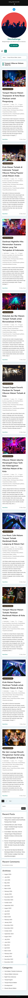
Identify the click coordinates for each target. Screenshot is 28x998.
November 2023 (8, 962)
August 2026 (7, 874)
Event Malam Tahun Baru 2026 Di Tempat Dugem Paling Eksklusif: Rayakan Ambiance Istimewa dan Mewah (13, 835)
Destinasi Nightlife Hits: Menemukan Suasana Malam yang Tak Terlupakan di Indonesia (13, 245)
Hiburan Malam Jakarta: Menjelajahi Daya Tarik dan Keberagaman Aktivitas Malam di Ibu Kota (12, 466)
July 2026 (7, 877)
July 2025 (7, 911)
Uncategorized (8, 985)
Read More (5, 139)
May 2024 (7, 945)
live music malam (6, 110)
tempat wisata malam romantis (9, 115)
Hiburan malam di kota (18, 625)
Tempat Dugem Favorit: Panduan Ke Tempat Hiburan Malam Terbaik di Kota (13, 391)
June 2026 (7, 880)
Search (4, 806)
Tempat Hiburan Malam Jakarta (9, 111)
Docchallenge (14, 39)
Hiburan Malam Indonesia (11, 974)
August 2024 (7, 936)
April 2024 (7, 948)
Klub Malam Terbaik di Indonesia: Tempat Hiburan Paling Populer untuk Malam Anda (12, 171)
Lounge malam (15, 627)
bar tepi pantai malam (18, 106)
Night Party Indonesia (10, 977)
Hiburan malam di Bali (7, 625)
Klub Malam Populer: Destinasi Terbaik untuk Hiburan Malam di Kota (12, 685)
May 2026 (7, 883)
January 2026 (8, 894)
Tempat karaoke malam (7, 630)
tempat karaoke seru (7, 113)
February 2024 (8, 953)
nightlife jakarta (6, 628)
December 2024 (8, 925)
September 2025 (8, 905)
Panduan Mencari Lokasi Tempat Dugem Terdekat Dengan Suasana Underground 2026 (13, 827)
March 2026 (7, 888)
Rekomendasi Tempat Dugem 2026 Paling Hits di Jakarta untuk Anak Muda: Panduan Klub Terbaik (14, 820)
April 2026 (7, 885)
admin (12, 104)
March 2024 (7, 950)
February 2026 (8, 891)
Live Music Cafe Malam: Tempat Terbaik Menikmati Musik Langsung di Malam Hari (13, 539)
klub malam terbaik (6, 627)
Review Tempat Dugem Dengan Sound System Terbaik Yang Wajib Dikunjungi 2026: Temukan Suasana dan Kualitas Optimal (14, 844)
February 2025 (8, 919)
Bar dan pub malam (6, 623)
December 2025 (8, 897)
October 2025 (8, 902)
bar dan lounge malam (7, 106)
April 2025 (7, 914)
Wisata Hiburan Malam (10, 988)
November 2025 (8, 900)
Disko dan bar (14, 623)
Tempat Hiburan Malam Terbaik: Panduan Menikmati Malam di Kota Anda (13, 614)
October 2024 (8, 931)
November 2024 (8, 928)
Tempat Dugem (8, 979)
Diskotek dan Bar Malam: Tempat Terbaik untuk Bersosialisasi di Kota (13, 319)
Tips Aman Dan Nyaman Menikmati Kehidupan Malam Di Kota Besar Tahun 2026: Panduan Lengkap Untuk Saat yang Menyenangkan (14, 853)
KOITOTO (18, 996)
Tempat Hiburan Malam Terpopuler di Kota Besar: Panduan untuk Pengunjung (13, 97)
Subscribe (15, 45)
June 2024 (7, 942)
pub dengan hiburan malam (17, 110)
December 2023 (8, 959)
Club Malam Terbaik (6, 108)
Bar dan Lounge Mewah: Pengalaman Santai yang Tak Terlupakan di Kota (13, 755)
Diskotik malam (15, 108)
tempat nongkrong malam (18, 113)
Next (10, 801)
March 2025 (7, 916)
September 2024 (8, 933)
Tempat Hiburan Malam (8, 89)
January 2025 (8, 922)
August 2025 (7, 908)
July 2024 (7, 939)
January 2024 (8, 956)
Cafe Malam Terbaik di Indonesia (13, 971)
